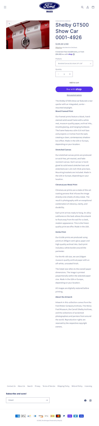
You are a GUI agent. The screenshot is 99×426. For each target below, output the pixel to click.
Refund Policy (77, 386)
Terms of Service (49, 386)
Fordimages (45, 420)
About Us (21, 386)
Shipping (59, 47)
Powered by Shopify (56, 420)
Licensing (88, 386)
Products (59, 59)
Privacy (37, 386)
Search (30, 386)
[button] (5, 7)
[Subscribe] (46, 400)
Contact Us (11, 386)
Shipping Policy (63, 386)
